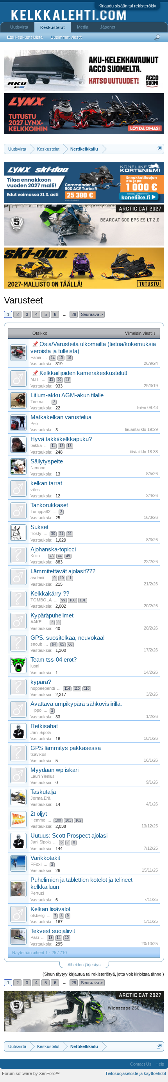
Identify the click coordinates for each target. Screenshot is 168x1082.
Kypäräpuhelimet (51, 615)
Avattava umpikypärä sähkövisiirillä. (76, 704)
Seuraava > (92, 314)
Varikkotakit (45, 858)
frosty (35, 533)
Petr (34, 423)
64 (54, 644)
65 (62, 644)
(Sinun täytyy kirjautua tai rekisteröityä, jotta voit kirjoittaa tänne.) (103, 974)
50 (53, 534)
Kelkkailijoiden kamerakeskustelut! (83, 373)
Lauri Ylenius (42, 776)
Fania (35, 357)
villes (35, 489)
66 (70, 644)
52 (69, 534)
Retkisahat (44, 726)
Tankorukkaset (49, 505)
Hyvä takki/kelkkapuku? (61, 439)
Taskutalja (43, 792)
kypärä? (40, 682)
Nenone (37, 467)
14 (53, 358)
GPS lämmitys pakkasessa (65, 748)
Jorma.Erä (40, 798)
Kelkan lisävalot (50, 909)
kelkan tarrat (46, 483)
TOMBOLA (41, 600)
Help (159, 1064)
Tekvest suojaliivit (52, 931)
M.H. (34, 379)
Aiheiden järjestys (84, 964)
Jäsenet (107, 27)
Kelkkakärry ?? (49, 593)
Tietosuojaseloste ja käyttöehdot (135, 1073)
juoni (34, 666)
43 (52, 556)
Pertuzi (37, 893)
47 (68, 380)
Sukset (39, 527)
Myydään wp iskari (54, 770)
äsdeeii (37, 577)
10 (62, 578)
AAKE (35, 621)
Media (82, 27)
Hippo (35, 710)
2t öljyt (38, 814)
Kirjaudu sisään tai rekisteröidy (127, 6)
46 (59, 380)
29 (73, 314)
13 (69, 446)
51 (61, 534)
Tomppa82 (40, 511)
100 (72, 600)
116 (86, 689)
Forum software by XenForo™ (31, 1073)
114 (67, 689)
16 (69, 358)
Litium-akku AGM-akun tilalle (67, 395)
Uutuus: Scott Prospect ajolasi (68, 836)
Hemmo (37, 820)
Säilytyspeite (46, 461)
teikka (36, 445)
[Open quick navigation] (159, 148)
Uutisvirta (19, 27)
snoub (36, 644)
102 (78, 820)
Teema (36, 401)
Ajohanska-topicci (53, 549)
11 (53, 446)
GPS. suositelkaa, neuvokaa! (67, 638)
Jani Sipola (40, 732)
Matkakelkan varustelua (60, 417)
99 (63, 600)
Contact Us (141, 1064)
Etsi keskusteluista (25, 37)
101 (83, 600)
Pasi (34, 937)
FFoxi (35, 864)
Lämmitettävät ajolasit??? (62, 571)
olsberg (37, 915)
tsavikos (38, 754)
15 (61, 358)
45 (51, 380)
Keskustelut (52, 27)
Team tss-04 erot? (53, 660)
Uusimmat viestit (66, 37)
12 (61, 446)
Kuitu (35, 555)
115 (77, 689)
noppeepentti (42, 688)
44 (60, 556)
